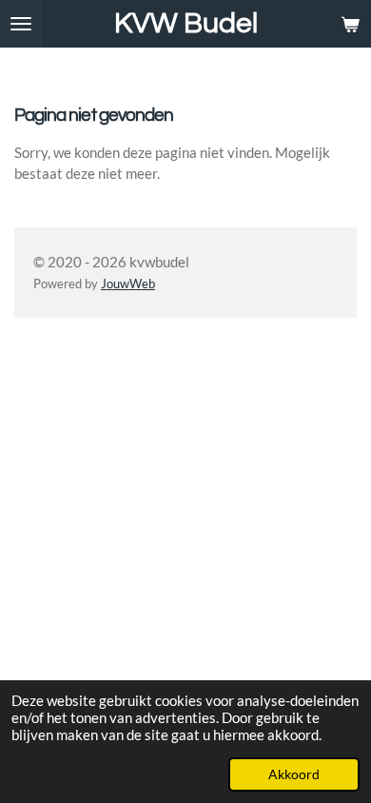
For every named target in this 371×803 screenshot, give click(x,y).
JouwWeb (128, 284)
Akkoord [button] (294, 774)
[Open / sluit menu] (21, 24)
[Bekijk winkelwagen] (350, 24)
